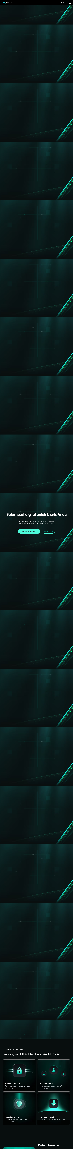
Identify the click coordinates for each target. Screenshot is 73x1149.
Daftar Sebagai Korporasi (29, 531)
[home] (38, 3)
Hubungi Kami (48, 531)
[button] (62, 2)
